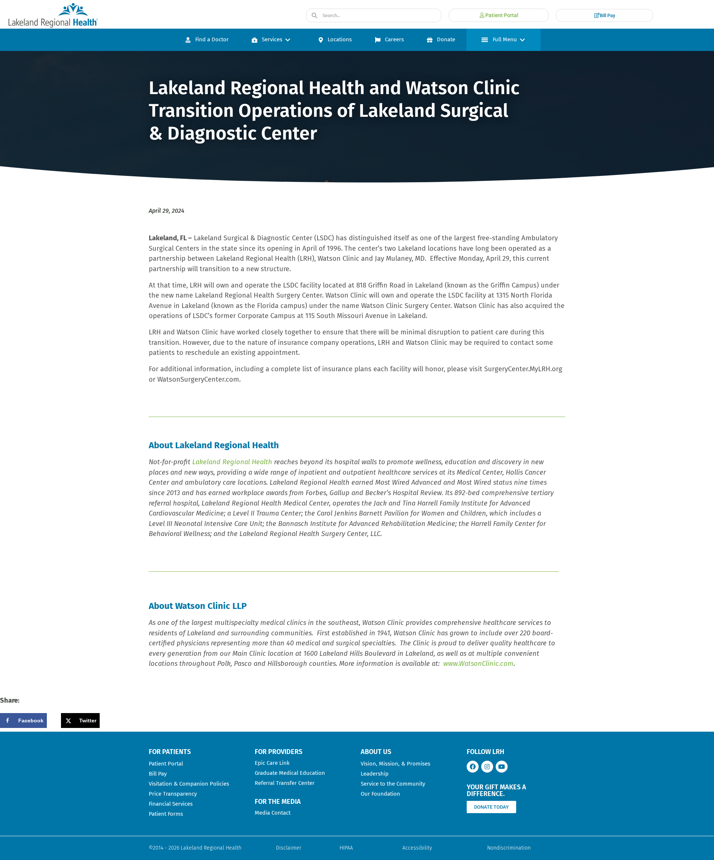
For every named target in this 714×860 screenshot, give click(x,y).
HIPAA (346, 848)
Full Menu (505, 39)
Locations (340, 39)
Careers (394, 39)
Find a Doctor (212, 39)
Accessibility (417, 848)
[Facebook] (473, 767)
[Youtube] (502, 767)
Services (272, 39)
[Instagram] (487, 767)
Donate (446, 39)
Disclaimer (288, 848)
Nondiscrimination (509, 848)
